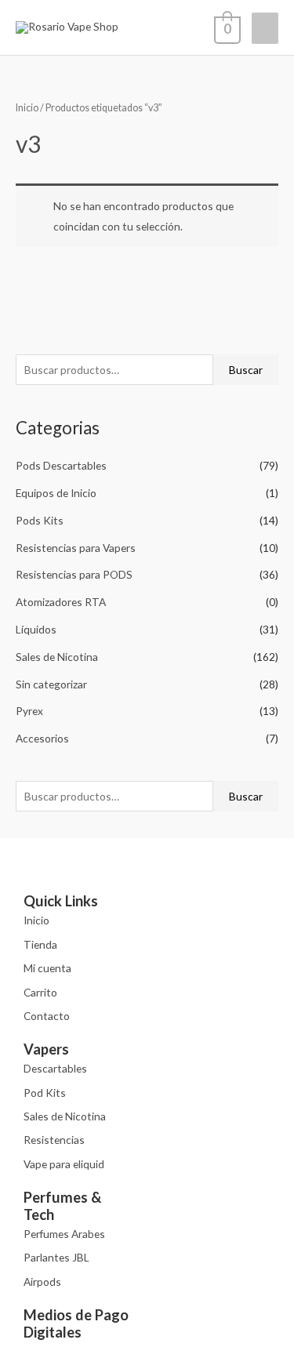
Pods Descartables (61, 465)
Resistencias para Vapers (76, 547)
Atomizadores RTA (61, 601)
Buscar (246, 369)
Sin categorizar (51, 684)
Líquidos (36, 629)
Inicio (27, 108)
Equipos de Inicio (56, 492)
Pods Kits (40, 520)
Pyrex (29, 710)
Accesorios (42, 738)
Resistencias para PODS (74, 574)
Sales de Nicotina (57, 656)
